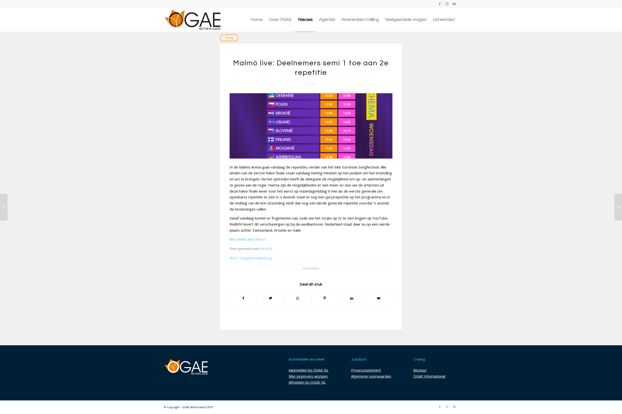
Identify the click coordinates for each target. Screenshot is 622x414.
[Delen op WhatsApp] (297, 298)
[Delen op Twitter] (270, 298)
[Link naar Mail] (454, 3)
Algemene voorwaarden (371, 376)
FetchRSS (265, 249)
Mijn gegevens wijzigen (308, 376)
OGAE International (429, 376)
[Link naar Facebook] (439, 3)
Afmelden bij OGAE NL (307, 382)
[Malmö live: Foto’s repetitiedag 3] (4, 207)
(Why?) (260, 239)
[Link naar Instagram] (446, 3)
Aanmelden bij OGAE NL (308, 370)
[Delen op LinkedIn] (351, 298)
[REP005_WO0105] (311, 126)
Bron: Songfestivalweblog (251, 257)
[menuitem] (256, 20)
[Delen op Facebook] (243, 298)
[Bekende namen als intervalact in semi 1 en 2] (618, 207)
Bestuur (420, 370)
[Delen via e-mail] (378, 298)
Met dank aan (242, 239)
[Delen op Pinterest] (324, 298)
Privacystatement (366, 370)
